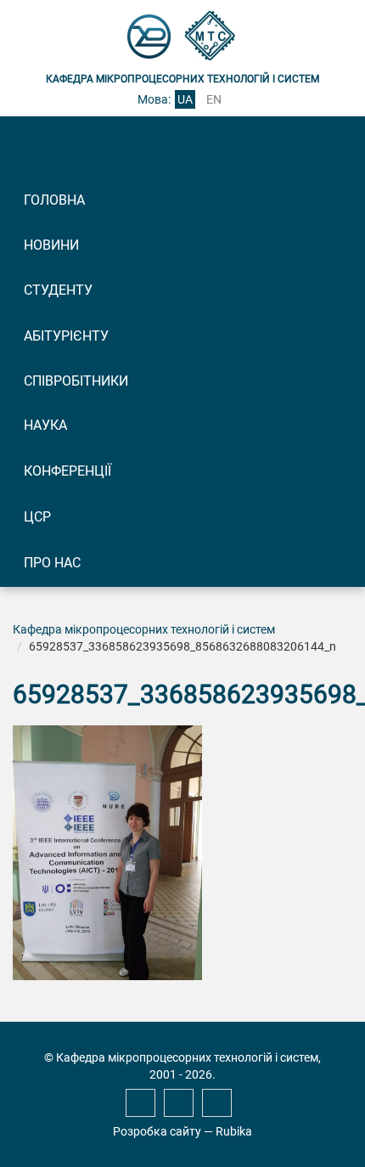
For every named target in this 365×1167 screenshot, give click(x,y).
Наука (45, 425)
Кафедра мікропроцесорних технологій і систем (144, 629)
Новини (51, 245)
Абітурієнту (66, 336)
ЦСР (37, 517)
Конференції (67, 471)
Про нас (52, 563)
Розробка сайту (157, 1131)
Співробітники (76, 381)
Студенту (58, 290)
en (214, 99)
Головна (54, 200)
